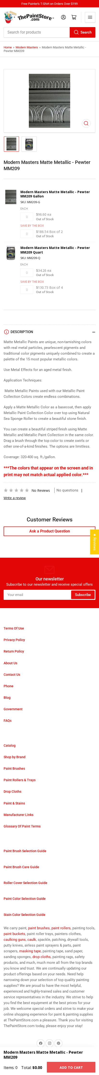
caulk (31, 939)
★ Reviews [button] (95, 542)
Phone (8, 686)
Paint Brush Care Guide (21, 867)
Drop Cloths (12, 791)
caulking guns (15, 939)
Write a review (15, 498)
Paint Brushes (14, 768)
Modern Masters (27, 47)
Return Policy (14, 651)
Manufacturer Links (18, 815)
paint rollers (61, 928)
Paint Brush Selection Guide (25, 851)
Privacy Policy (14, 640)
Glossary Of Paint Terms (22, 826)
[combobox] (49, 32)
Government (13, 709)
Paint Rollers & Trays (20, 780)
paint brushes (39, 928)
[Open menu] (90, 17)
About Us (10, 663)
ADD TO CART (71, 1067)
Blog (7, 697)
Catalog (10, 745)
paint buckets (14, 934)
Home (8, 47)
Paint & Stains (14, 803)
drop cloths (41, 957)
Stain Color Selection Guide (24, 915)
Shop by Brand (14, 757)
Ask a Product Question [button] (49, 531)
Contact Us (12, 674)
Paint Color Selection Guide (25, 899)
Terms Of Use (14, 628)
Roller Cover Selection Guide (25, 883)
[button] (16, 490)
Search (86, 32)
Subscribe (83, 595)
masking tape (30, 951)
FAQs (8, 720)
